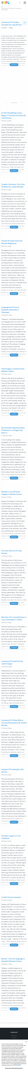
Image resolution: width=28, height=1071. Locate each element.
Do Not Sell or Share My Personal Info (14, 1068)
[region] (14, 1055)
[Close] (26, 1041)
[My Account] (25, 2)
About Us (14, 1035)
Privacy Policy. (17, 1065)
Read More (14, 170)
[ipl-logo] (7, 3)
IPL (2, 7)
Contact (14, 1038)
